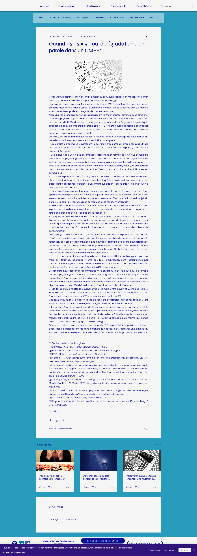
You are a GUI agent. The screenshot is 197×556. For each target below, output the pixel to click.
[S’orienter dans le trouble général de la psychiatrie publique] (98, 460)
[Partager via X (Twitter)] (56, 420)
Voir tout (157, 444)
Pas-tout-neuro (117, 18)
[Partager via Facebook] (50, 420)
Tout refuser (169, 550)
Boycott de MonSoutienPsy (59, 18)
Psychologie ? (82, 18)
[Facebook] (27, 543)
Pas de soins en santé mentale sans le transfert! (52, 477)
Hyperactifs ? (99, 18)
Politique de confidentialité (14, 552)
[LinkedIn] (21, 543)
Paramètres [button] (155, 550)
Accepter (184, 550)
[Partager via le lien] (63, 420)
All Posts (39, 18)
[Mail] (14, 543)
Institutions (54, 411)
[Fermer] (193, 550)
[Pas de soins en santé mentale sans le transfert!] (55, 460)
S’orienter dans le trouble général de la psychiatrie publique (96, 477)
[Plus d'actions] (146, 36)
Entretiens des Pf (136, 18)
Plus (151, 18)
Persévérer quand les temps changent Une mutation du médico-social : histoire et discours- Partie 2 (141, 477)
